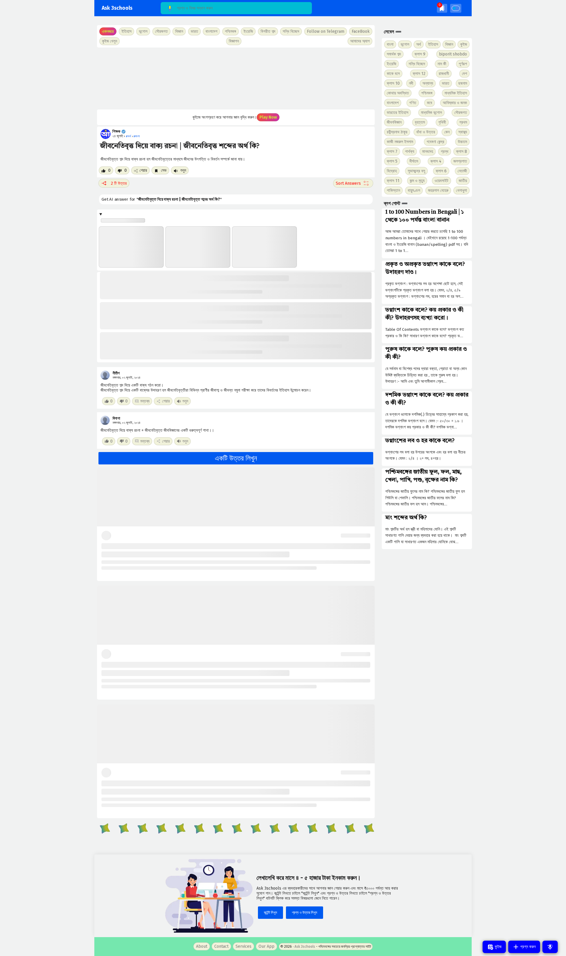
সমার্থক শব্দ (394, 54)
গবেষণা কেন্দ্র (435, 141)
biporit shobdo (453, 54)
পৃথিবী (442, 122)
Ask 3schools (117, 8)
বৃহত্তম (420, 122)
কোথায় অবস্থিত (398, 93)
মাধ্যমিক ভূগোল (431, 112)
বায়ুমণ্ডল (414, 190)
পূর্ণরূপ (463, 63)
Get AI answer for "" (162, 199)
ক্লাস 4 (435, 161)
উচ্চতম (462, 141)
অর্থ (418, 44)
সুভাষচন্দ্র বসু (416, 170)
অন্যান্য (427, 83)
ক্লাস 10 (393, 83)
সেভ (163, 170)
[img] (442, 8)
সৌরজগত (460, 112)
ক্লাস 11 (393, 180)
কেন (447, 132)
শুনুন (182, 170)
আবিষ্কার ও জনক (455, 102)
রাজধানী (444, 73)
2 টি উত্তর (119, 183)
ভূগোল (405, 44)
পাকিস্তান (393, 190)
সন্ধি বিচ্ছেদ (291, 31)
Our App (266, 946)
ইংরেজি (248, 31)
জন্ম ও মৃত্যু (417, 180)
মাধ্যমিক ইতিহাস (456, 93)
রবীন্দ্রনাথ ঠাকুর (397, 132)
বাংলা (390, 44)
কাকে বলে (393, 73)
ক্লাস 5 (392, 161)
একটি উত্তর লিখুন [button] (236, 458)
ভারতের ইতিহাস (397, 112)
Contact (221, 946)
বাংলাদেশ (393, 102)
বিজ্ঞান (449, 44)
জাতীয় (463, 180)
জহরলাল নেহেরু (438, 190)
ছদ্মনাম (462, 83)
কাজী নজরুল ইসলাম (400, 141)
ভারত (445, 83)
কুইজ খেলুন (109, 41)
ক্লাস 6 (441, 170)
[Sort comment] (353, 183)
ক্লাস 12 (419, 73)
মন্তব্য (144, 401)
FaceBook (361, 31)
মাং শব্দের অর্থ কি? (406, 518)
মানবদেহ (427, 151)
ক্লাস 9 (419, 54)
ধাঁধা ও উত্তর (425, 132)
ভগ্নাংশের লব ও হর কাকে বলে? (420, 441)
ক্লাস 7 (392, 151)
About (201, 946)
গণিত (412, 102)
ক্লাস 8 (461, 151)
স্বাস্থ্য (462, 132)
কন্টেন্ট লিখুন (270, 912)
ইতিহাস (433, 44)
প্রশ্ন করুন (527, 946)
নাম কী (441, 63)
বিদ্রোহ (392, 170)
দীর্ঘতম (413, 161)
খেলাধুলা (461, 190)
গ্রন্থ (444, 151)
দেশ (464, 73)
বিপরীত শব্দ (268, 31)
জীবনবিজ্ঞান (394, 122)
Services (243, 946)
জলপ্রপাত (460, 161)
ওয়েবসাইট (441, 180)
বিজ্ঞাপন (234, 41)
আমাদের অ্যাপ (360, 41)
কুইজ (463, 44)
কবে (429, 102)
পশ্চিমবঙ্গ (230, 31)
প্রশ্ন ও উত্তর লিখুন (304, 912)
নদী (411, 83)
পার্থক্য (409, 151)
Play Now (268, 117)
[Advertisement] (236, 78)
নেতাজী (462, 170)
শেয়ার (143, 170)
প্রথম (463, 122)
